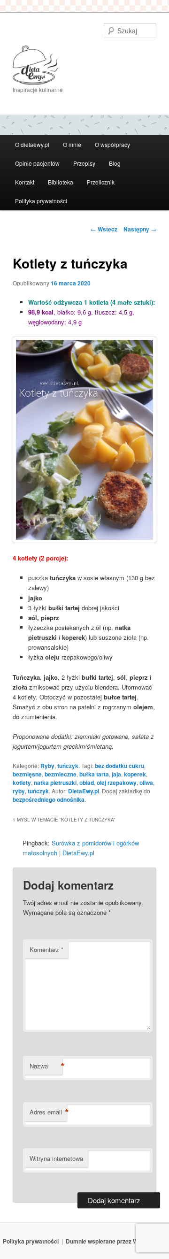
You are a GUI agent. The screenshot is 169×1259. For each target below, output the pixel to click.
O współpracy (112, 144)
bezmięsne (27, 774)
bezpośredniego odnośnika (48, 799)
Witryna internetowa (56, 1158)
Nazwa (46, 1066)
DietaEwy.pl (83, 791)
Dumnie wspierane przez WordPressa (116, 1241)
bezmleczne (61, 774)
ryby (19, 791)
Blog (115, 163)
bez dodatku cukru (119, 765)
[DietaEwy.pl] (84, 65)
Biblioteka (60, 182)
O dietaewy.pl (32, 144)
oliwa (146, 782)
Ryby (47, 765)
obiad (86, 782)
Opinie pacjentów (37, 163)
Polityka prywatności (41, 201)
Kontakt (24, 182)
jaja (116, 774)
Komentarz (46, 949)
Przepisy (84, 163)
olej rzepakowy (117, 782)
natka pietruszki (55, 782)
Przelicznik (101, 182)
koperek (135, 774)
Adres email (48, 1112)
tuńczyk (67, 765)
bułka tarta (94, 774)
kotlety (22, 782)
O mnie (72, 144)
